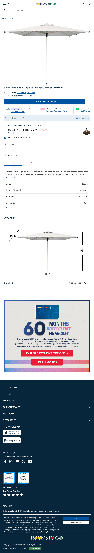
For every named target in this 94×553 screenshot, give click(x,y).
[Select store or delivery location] (8, 4)
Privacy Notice (8, 548)
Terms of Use (21, 548)
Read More (10, 177)
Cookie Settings (35, 548)
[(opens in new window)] (5, 461)
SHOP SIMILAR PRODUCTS (44, 102)
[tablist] (22, 163)
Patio (14, 19)
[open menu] (4, 3)
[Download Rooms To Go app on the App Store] (12, 432)
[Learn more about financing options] (47, 365)
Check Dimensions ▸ (82, 118)
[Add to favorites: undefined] (88, 101)
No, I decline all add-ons (19, 137)
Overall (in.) (8, 283)
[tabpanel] (47, 188)
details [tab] (13, 163)
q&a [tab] (31, 163)
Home (4, 19)
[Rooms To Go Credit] (47, 329)
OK (76, 518)
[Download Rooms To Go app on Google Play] (12, 440)
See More (10, 208)
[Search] (4, 10)
